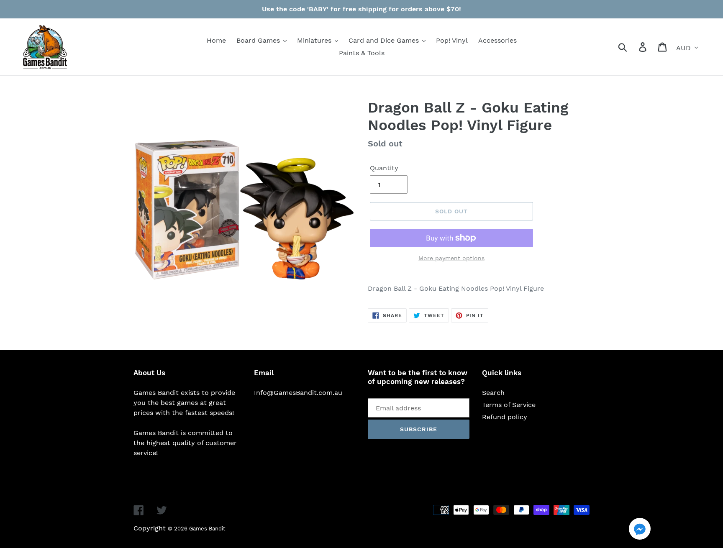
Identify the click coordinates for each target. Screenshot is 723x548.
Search (493, 393)
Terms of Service (509, 405)
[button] (640, 530)
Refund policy (504, 417)
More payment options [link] (451, 258)
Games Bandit (207, 528)
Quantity (384, 168)
